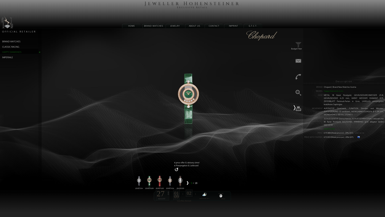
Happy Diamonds (8, 44)
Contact (207, 27)
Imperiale (5, 48)
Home (151, 27)
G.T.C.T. (233, 27)
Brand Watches (166, 27)
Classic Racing (7, 41)
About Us (194, 27)
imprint (220, 27)
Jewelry (181, 27)
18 (186, 185)
